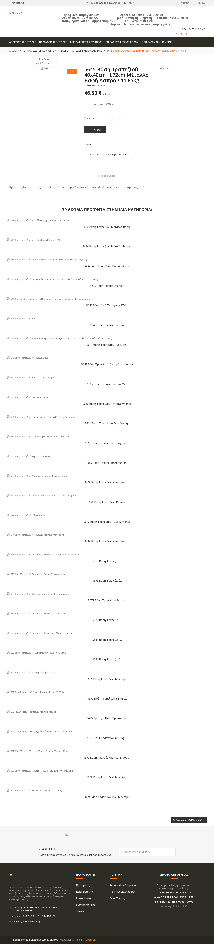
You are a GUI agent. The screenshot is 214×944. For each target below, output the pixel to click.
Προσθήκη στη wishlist (117, 154)
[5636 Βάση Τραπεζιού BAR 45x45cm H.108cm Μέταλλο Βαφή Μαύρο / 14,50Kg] (47, 259)
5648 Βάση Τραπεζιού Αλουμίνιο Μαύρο (107, 364)
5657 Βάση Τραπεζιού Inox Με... (107, 384)
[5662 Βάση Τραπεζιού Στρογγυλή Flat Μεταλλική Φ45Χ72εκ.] (38, 436)
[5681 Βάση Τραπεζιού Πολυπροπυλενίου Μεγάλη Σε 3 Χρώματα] (40, 632)
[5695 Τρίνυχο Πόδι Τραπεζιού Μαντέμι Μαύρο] (31, 711)
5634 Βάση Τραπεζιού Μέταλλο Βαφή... (107, 246)
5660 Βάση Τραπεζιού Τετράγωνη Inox (107, 404)
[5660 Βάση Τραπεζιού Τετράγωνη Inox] (27, 396)
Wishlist (185, 2)
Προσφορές (83, 885)
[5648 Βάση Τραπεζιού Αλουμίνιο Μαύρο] (28, 357)
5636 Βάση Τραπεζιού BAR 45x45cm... (107, 266)
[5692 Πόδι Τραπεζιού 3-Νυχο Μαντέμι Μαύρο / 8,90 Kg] (35, 691)
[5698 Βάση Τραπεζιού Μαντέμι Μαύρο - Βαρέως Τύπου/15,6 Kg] (40, 770)
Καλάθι (201, 2)
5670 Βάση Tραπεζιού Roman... (107, 502)
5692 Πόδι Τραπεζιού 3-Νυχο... (107, 698)
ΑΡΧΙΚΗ (13, 50)
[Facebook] (10, 928)
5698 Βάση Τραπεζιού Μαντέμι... (107, 777)
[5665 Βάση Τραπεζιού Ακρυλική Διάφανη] (29, 456)
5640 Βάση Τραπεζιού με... (107, 285)
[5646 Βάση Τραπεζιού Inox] (21, 318)
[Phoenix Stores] (33, 18)
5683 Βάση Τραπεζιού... (107, 659)
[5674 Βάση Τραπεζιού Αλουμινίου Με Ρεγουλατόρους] (35, 534)
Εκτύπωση (94, 154)
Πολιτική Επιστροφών (123, 891)
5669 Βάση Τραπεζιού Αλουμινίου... (107, 482)
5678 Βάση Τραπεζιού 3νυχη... (107, 600)
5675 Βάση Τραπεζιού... (107, 561)
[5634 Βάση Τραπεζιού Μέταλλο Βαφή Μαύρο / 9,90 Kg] (35, 239)
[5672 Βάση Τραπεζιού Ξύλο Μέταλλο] (26, 514)
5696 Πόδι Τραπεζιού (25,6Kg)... (107, 738)
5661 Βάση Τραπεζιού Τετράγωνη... (107, 423)
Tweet (96, 145)
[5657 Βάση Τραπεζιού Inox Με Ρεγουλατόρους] (31, 377)
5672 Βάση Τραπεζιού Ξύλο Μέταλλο (107, 521)
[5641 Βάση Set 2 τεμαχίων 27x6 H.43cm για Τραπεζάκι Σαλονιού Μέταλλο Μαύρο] (49, 298)
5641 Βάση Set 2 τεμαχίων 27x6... (107, 305)
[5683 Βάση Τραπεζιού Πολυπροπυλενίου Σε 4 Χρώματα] (36, 652)
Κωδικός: (89, 85)
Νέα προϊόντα (84, 891)
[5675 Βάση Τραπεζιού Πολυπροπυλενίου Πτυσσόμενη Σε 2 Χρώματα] (43, 554)
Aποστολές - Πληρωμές (123, 885)
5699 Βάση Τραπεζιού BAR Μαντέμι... (107, 797)
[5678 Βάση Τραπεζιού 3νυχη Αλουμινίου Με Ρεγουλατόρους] (38, 593)
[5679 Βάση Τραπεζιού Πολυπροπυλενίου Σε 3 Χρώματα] (36, 613)
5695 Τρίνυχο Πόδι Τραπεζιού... (107, 718)
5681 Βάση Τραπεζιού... (107, 639)
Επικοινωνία (83, 898)
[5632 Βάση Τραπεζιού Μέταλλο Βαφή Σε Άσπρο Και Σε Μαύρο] (39, 219)
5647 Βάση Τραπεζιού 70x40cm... (107, 344)
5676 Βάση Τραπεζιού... (107, 580)
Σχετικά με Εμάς (85, 904)
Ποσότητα (89, 117)
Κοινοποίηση (101, 145)
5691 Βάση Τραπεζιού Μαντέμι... (107, 679)
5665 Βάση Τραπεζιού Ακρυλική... (107, 462)
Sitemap (80, 911)
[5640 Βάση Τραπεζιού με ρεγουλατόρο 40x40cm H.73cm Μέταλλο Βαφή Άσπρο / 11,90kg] (52, 279)
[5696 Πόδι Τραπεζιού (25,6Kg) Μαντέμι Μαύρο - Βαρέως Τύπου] (40, 731)
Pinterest (113, 145)
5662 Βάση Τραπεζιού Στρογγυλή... (107, 443)
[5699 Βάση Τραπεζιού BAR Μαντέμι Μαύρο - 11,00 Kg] (34, 790)
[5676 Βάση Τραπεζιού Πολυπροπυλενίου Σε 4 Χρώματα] (36, 573)
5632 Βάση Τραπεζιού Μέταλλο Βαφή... (107, 227)
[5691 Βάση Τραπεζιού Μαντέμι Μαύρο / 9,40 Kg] (32, 672)
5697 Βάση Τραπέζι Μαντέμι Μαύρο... (107, 757)
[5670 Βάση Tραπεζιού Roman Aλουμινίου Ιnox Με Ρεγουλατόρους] (41, 495)
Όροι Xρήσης (117, 898)
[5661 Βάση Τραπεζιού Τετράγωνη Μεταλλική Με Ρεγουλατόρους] (41, 416)
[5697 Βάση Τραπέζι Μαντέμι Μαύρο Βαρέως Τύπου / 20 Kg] (37, 750)
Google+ (107, 145)
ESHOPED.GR (88, 939)
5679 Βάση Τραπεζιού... (107, 620)
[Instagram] (16, 928)
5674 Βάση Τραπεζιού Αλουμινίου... (107, 541)
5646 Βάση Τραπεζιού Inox (107, 325)
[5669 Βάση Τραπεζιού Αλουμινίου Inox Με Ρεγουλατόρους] (38, 475)
